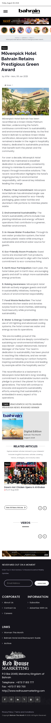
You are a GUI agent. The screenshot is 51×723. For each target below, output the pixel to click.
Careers (8, 613)
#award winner (30, 407)
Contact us (10, 607)
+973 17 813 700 (17, 686)
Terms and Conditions (24, 712)
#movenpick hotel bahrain (26, 404)
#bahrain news (11, 407)
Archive (7, 643)
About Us (8, 602)
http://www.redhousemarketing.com (23, 690)
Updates (24, 38)
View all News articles (15, 507)
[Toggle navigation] (5, 11)
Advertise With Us (38, 607)
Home (17, 38)
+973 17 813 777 (25, 682)
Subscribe (35, 602)
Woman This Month (14, 632)
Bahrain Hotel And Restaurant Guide (22, 637)
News (31, 38)
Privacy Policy (7, 712)
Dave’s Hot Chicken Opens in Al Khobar (24, 487)
